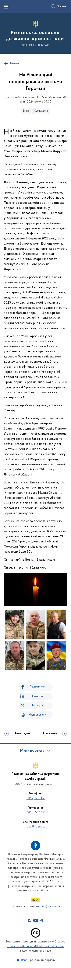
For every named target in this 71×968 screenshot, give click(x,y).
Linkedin (37, 696)
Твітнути (37, 705)
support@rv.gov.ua (48, 906)
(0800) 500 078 (35, 812)
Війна (26, 111)
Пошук (62, 6)
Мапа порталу (32, 751)
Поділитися (37, 686)
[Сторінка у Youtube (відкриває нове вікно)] (35, 920)
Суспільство (41, 111)
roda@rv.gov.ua (35, 826)
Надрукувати (37, 714)
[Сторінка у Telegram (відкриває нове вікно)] (41, 920)
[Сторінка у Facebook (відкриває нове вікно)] (29, 920)
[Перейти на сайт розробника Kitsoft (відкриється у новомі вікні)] (22, 960)
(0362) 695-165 (35, 798)
